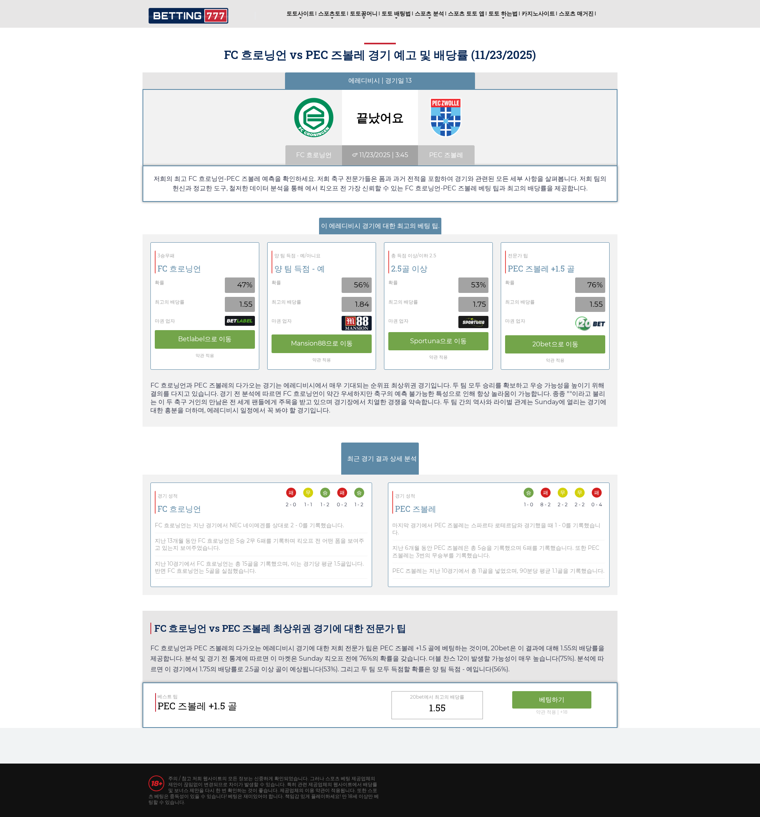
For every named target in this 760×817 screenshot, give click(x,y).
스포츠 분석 (429, 13)
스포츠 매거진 (576, 13)
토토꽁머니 (364, 13)
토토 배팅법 (396, 13)
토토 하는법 (503, 13)
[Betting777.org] (188, 13)
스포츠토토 (332, 13)
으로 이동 (205, 339)
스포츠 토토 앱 (466, 13)
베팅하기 (551, 699)
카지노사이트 (538, 13)
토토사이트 (300, 13)
